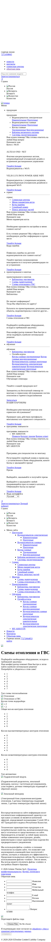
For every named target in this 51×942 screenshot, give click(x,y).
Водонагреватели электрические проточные (27, 367)
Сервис (15, 562)
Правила (16, 436)
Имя (34, 884)
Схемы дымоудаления (22, 282)
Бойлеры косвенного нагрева (25, 132)
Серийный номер (20, 207)
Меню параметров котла (23, 202)
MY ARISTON (18, 628)
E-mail (35, 895)
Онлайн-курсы (24, 599)
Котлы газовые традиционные (26, 356)
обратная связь (13, 69)
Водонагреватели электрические (32, 535)
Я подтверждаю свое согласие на (25, 930)
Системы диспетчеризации (24, 135)
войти (9, 641)
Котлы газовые (24, 550)
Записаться (12, 400)
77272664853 (27, 638)
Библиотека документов (23, 279)
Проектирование (20, 584)
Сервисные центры (21, 200)
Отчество (36, 887)
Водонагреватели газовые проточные (29, 361)
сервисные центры (15, 66)
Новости (11, 631)
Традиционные (19, 130)
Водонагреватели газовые (29, 542)
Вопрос (33, 909)
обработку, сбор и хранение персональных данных (25, 930)
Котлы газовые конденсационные (29, 357)
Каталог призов (28, 436)
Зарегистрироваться (10, 76)
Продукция (17, 532)
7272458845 (6, 54)
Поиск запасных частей (23, 209)
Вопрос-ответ (42, 436)
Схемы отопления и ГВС (23, 284)
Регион (35, 898)
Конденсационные (35, 130)
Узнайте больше (14, 166)
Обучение (16, 594)
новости (10, 61)
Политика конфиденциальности (19, 870)
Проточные (32, 120)
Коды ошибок (18, 204)
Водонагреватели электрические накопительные (31, 618)
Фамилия (36, 881)
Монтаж (16, 577)
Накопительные (19, 120)
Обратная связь (14, 636)
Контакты (11, 633)
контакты (11, 64)
